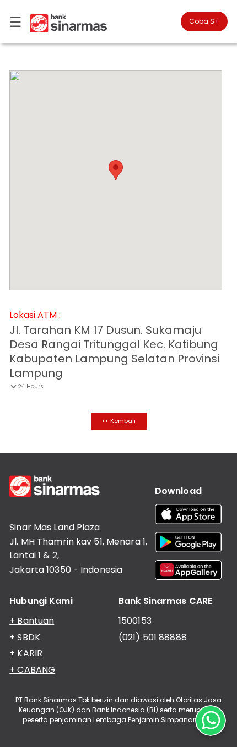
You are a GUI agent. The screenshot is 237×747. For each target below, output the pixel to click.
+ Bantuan (31, 620)
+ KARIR (25, 653)
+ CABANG (32, 669)
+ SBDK (24, 637)
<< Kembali (119, 420)
